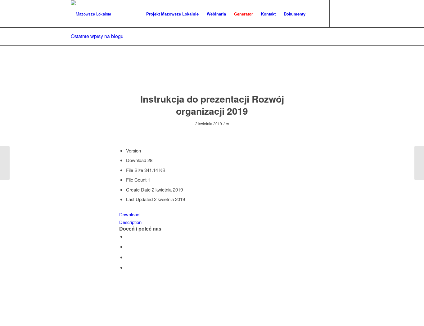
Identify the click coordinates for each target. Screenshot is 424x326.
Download (129, 214)
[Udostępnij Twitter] (128, 246)
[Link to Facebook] (339, 13)
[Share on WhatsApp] (128, 257)
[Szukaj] (315, 14)
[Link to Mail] (348, 13)
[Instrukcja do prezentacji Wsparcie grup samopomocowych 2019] (5, 163)
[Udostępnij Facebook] (128, 236)
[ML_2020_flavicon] (91, 14)
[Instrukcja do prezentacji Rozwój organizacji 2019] (212, 75)
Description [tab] (130, 222)
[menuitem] (172, 14)
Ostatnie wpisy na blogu (97, 36)
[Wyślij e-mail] (128, 267)
